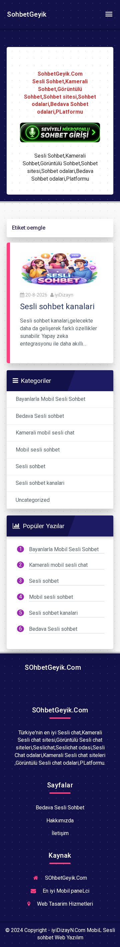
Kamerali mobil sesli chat (45, 433)
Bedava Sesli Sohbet (60, 807)
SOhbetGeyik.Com (52, 667)
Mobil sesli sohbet (38, 450)
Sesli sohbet (30, 466)
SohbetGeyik (26, 14)
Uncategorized (33, 500)
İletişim (60, 833)
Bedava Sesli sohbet (40, 416)
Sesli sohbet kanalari (40, 483)
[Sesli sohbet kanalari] (60, 269)
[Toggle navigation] (109, 14)
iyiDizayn (64, 295)
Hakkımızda (60, 820)
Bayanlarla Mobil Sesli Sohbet (50, 399)
